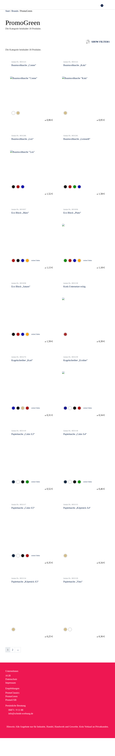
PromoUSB (10, 700)
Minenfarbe (14, 82)
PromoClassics (12, 692)
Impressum (10, 682)
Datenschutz (11, 679)
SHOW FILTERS (100, 41)
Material (13, 72)
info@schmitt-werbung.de (20, 713)
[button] (108, 5)
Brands (15, 11)
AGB (8, 675)
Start (7, 11)
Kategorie (13, 53)
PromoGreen (11, 696)
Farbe (11, 62)
